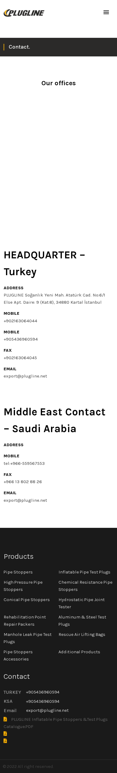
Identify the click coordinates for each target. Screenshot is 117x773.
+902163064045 (20, 357)
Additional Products (79, 651)
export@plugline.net (25, 376)
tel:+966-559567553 (24, 463)
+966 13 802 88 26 (23, 481)
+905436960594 (21, 339)
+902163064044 (20, 320)
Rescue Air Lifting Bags (81, 634)
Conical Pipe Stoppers (27, 599)
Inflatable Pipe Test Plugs (84, 572)
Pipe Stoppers (18, 572)
